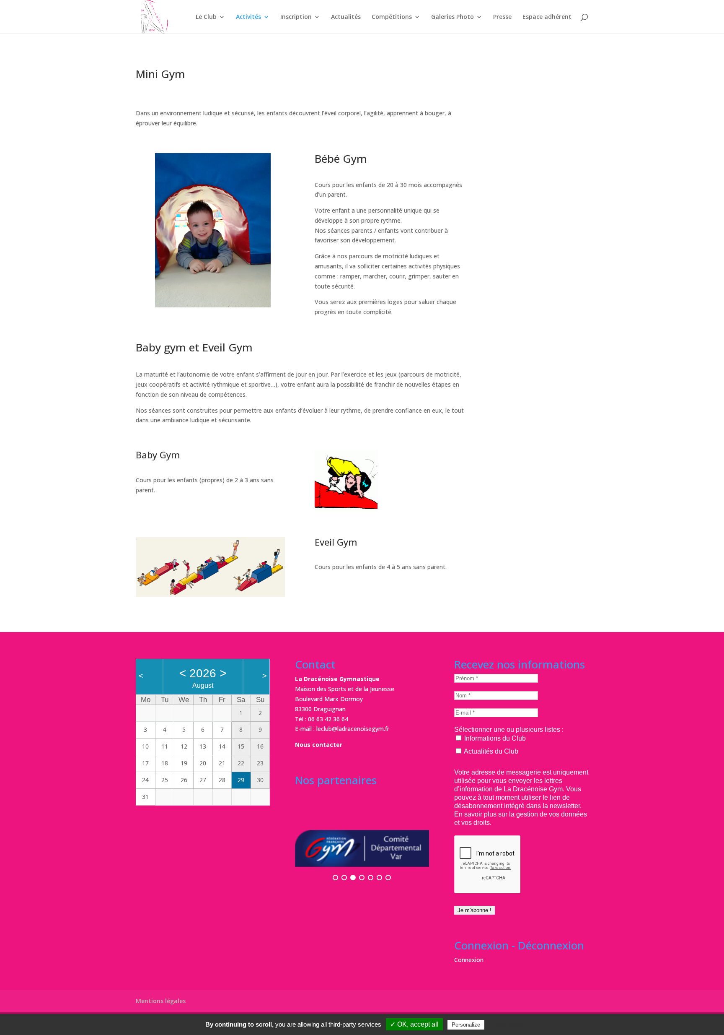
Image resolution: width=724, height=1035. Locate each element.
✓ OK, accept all (414, 1024)
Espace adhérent (546, 17)
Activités (248, 17)
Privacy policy (507, 1024)
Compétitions (392, 17)
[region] (213, 230)
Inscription (296, 17)
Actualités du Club (490, 751)
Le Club (206, 17)
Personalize (466, 1025)
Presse (502, 17)
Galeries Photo (452, 17)
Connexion (469, 960)
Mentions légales (161, 1001)
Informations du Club (494, 738)
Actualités (346, 17)
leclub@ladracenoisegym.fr (352, 729)
